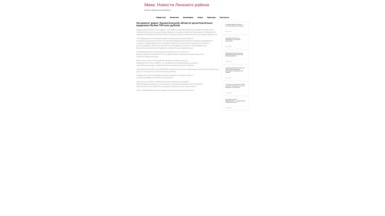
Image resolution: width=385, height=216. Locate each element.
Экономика (188, 17)
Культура (211, 17)
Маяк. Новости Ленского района (176, 4)
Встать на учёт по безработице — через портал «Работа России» (235, 101)
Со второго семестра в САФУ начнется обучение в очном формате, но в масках (235, 86)
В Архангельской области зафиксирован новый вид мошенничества (234, 54)
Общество (161, 17)
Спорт (200, 17)
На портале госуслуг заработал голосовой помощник (232, 39)
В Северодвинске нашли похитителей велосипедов (234, 25)
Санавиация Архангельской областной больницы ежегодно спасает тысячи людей (234, 70)
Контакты (224, 17)
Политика (174, 17)
